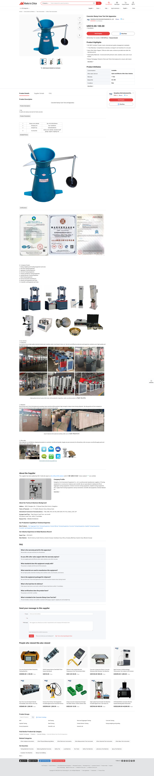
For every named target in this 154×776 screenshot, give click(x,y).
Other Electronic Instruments (64, 741)
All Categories (24, 8)
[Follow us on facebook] (122, 760)
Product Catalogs (41, 717)
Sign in (133, 4)
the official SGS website (57, 476)
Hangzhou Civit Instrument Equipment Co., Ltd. (102, 19)
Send (31, 636)
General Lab (80, 726)
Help (106, 8)
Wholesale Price (86, 765)
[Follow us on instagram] (127, 760)
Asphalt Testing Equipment (92, 526)
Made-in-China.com (70, 767)
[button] (94, 3)
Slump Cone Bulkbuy (41, 753)
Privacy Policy (101, 770)
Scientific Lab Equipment (26, 528)
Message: (25, 622)
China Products (52, 765)
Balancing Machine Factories (44, 749)
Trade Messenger (45, 760)
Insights (111, 765)
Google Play (33, 760)
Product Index (104, 765)
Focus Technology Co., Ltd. (66, 770)
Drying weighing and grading (113, 723)
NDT (20, 720)
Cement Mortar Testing (82, 723)
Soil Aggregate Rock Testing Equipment (39, 526)
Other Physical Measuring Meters (45, 741)
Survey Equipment (23, 726)
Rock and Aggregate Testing (84, 720)
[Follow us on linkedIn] (134, 760)
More (20, 756)
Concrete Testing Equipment (76, 526)
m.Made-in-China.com (81, 767)
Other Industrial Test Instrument (104, 741)
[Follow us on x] (124, 760)
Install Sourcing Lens (59, 760)
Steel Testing (51, 723)
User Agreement (85, 770)
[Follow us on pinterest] (131, 760)
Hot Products (44, 765)
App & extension (115, 8)
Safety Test (57, 749)
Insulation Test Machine (26, 753)
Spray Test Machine (117, 749)
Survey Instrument (38, 528)
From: (26, 614)
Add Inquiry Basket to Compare (51, 68)
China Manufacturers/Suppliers (64, 765)
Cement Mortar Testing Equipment (59, 526)
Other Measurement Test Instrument (84, 741)
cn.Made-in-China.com (92, 767)
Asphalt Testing (23, 723)
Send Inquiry (98, 33)
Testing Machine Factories (27, 749)
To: (27, 618)
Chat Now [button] (124, 33)
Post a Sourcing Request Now (64, 636)
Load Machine (67, 749)
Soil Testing (51, 720)
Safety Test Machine (88, 749)
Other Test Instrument (51, 11)
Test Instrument (40, 11)
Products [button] (45, 3)
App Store (23, 760)
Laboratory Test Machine (102, 749)
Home (20, 11)
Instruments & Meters (29, 11)
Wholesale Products (77, 765)
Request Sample (113, 37)
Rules (133, 8)
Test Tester (76, 749)
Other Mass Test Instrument (122, 741)
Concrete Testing (110, 720)
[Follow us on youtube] (129, 760)
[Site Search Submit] (99, 3)
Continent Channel (96, 765)
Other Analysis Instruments (27, 741)
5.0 (116, 95)
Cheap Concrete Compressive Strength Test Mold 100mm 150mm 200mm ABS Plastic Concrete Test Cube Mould (76, 703)
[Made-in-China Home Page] (28, 3)
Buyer (97, 8)
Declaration (93, 770)
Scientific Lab (51, 726)
